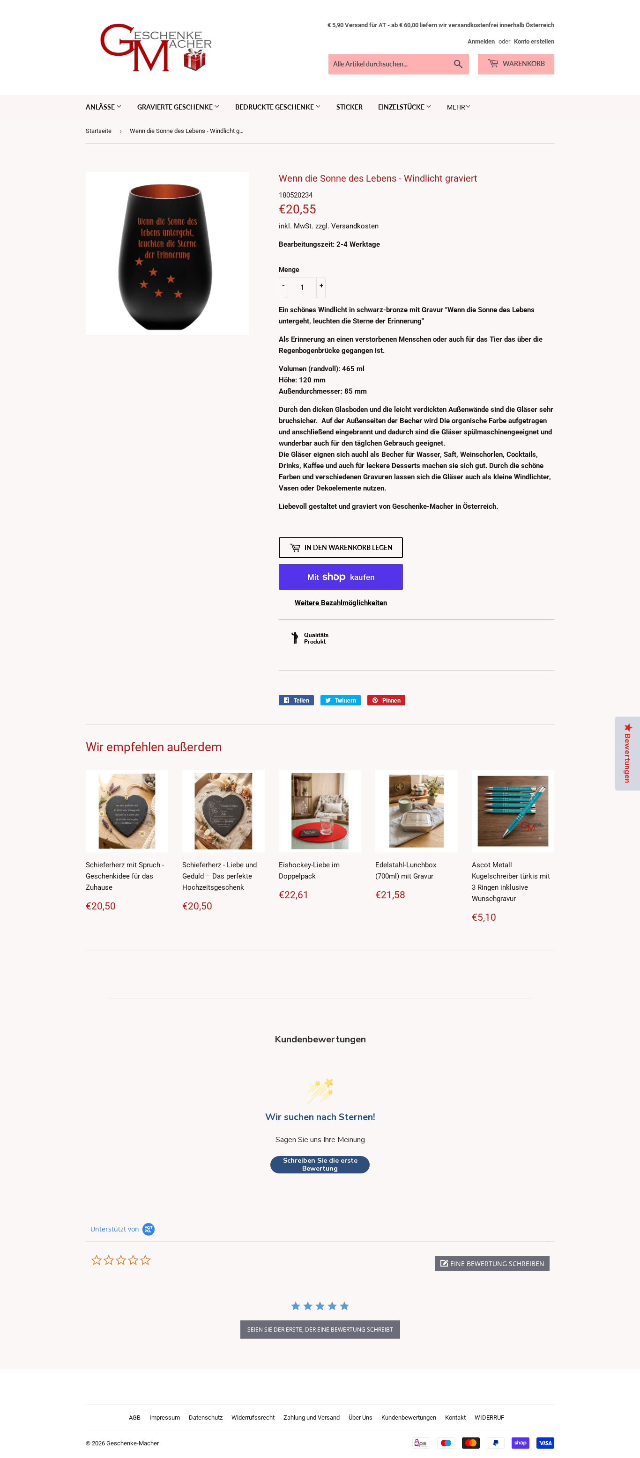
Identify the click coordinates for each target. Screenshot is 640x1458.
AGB (135, 1417)
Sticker (349, 107)
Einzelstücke (402, 107)
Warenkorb (523, 63)
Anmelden (481, 41)
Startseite (99, 130)
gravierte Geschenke (175, 107)
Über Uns (360, 1417)
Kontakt (455, 1417)
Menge (289, 269)
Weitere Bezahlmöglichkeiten (341, 603)
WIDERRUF (489, 1417)
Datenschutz (206, 1417)
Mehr (456, 107)
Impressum (164, 1417)
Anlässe (101, 107)
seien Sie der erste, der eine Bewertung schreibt (320, 1329)
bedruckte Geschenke (275, 107)
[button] (492, 1263)
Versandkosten (355, 226)
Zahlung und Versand (311, 1417)
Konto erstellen (534, 41)
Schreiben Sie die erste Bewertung (320, 1164)
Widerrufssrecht (253, 1417)
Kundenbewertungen (408, 1417)
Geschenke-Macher (132, 1443)
